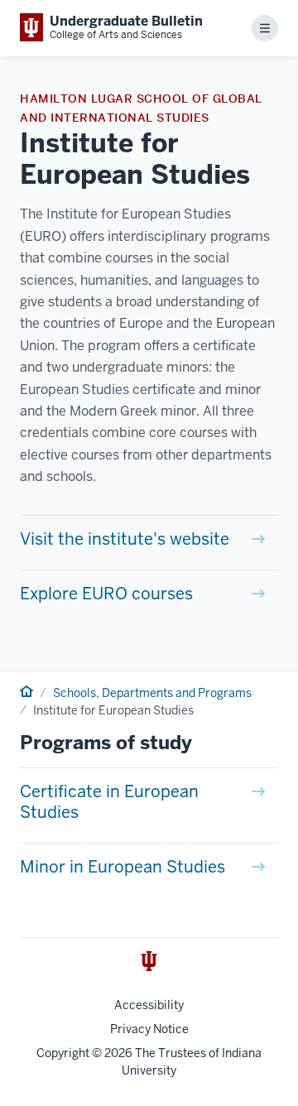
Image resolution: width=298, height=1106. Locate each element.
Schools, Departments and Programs (152, 692)
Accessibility (149, 1005)
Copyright (62, 1053)
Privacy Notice (149, 1029)
